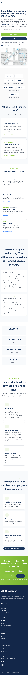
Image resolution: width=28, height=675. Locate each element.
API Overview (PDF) (5, 627)
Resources (3, 640)
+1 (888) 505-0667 (5, 645)
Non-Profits (3, 610)
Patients (3, 617)
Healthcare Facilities (5, 612)
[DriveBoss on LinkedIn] (2, 665)
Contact (3, 643)
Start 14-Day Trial (14, 34)
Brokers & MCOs (5, 608)
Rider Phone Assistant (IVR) (7, 625)
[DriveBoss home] (3, 2)
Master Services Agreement (7, 653)
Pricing (2, 623)
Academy (3, 638)
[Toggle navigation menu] (25, 2)
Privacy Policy (4, 651)
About (2, 636)
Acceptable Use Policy (6, 656)
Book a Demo (14, 38)
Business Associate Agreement (8, 658)
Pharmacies (3, 615)
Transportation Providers (6, 606)
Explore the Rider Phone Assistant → (14, 548)
